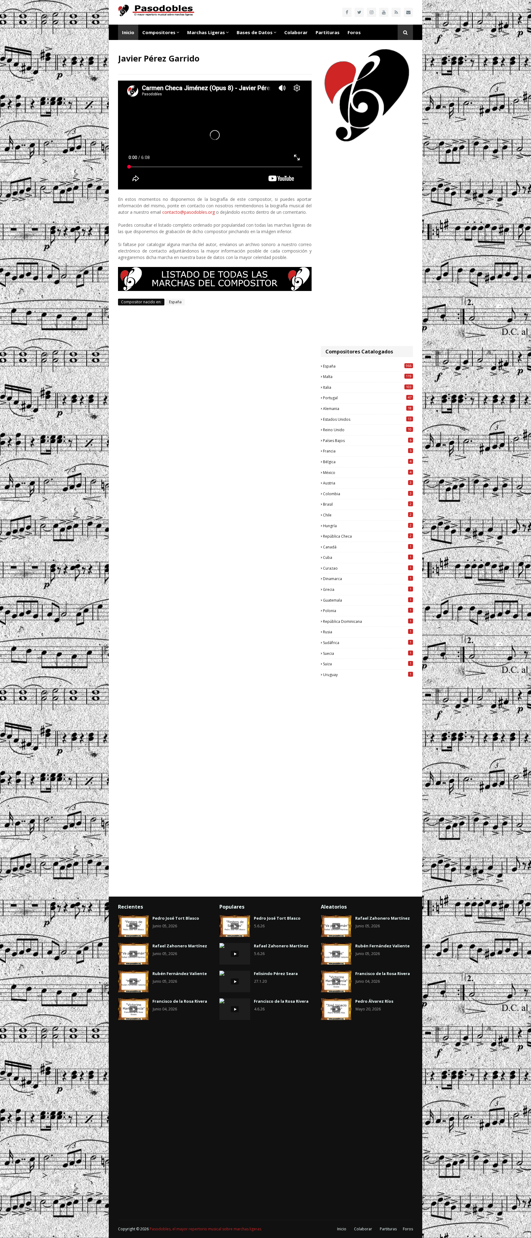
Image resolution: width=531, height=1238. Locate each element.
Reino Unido (367, 429)
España (175, 302)
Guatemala (367, 600)
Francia (367, 451)
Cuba (367, 557)
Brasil (367, 504)
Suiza (367, 664)
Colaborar (363, 1229)
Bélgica (367, 461)
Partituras (388, 1229)
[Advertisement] (367, 244)
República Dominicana (367, 621)
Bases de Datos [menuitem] (255, 32)
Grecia (367, 589)
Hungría (367, 525)
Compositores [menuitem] (158, 32)
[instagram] (371, 12)
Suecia (367, 653)
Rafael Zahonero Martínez (179, 946)
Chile (367, 515)
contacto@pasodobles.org (188, 212)
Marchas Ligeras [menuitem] (206, 32)
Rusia (367, 632)
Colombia (367, 493)
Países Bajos (367, 440)
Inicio (341, 1229)
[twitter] (359, 12)
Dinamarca (367, 578)
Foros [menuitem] (354, 32)
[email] (408, 12)
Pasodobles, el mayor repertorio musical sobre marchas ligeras (205, 1229)
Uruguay (367, 674)
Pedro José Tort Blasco (175, 918)
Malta (367, 376)
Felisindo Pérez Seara (276, 973)
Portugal (367, 397)
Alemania (367, 408)
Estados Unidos (367, 419)
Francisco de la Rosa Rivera (179, 1001)
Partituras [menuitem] (328, 32)
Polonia (367, 610)
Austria (367, 483)
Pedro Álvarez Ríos (374, 1001)
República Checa (367, 536)
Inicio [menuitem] (128, 32)
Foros (408, 1229)
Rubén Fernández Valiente (179, 973)
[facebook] (347, 12)
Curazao (367, 568)
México (367, 472)
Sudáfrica (367, 642)
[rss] (396, 12)
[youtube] (383, 12)
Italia (367, 387)
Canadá (367, 547)
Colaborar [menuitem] (296, 32)
